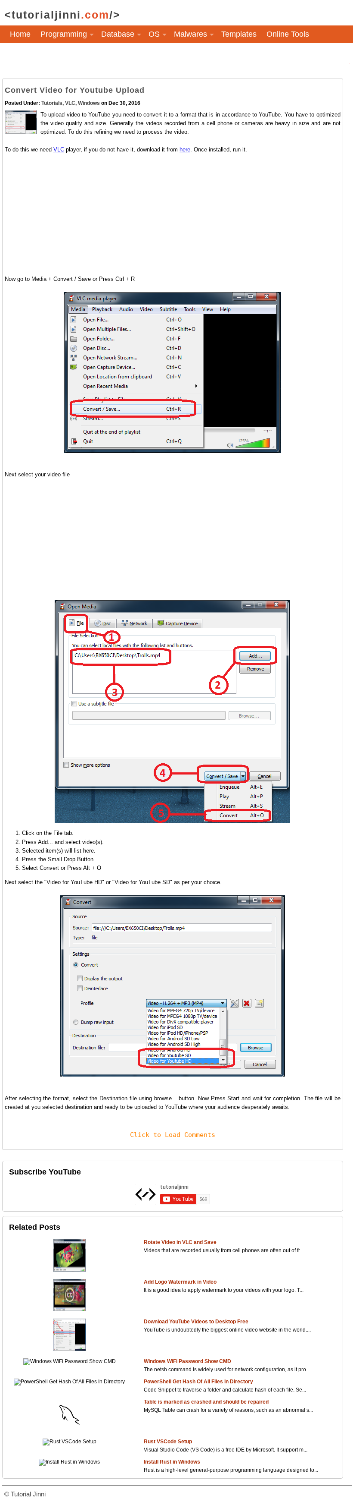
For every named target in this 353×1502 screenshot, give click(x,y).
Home (20, 34)
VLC (70, 103)
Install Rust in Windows (172, 1462)
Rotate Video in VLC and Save (180, 1242)
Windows (89, 103)
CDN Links (90, 55)
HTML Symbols (36, 55)
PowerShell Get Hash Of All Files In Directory (198, 1382)
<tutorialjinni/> (62, 15)
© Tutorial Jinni (25, 1494)
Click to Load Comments (172, 1135)
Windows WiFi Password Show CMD (187, 1361)
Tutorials (51, 103)
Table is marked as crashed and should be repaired (206, 1402)
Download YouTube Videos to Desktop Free (196, 1322)
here (185, 149)
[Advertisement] (173, 214)
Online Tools (287, 34)
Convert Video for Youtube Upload (75, 90)
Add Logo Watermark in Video (180, 1282)
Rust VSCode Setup (168, 1442)
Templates (239, 34)
